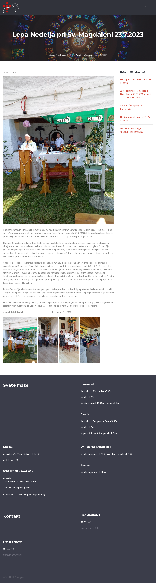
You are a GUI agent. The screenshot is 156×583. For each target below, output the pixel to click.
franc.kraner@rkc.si (12, 554)
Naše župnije (63, 55)
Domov (52, 55)
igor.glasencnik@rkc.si (91, 528)
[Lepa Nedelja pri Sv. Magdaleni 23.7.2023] (58, 150)
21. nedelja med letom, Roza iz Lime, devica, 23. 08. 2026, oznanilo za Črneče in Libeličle (136, 94)
